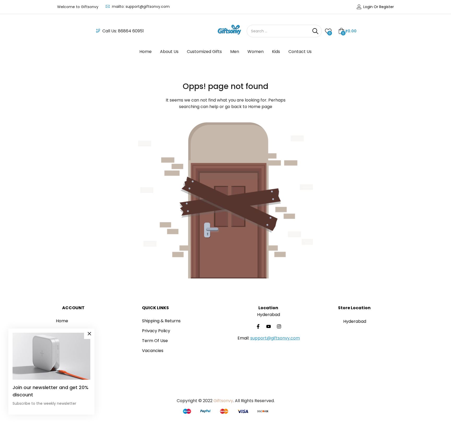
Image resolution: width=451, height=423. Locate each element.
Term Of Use (155, 341)
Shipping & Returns (161, 321)
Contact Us (300, 52)
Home (145, 52)
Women (255, 52)
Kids (276, 52)
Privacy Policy (156, 331)
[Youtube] (268, 326)
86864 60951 (131, 31)
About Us (169, 52)
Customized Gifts (204, 52)
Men (234, 52)
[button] (347, 31)
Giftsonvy (223, 401)
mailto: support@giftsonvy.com (141, 6)
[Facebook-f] (258, 326)
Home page (260, 107)
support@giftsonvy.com (275, 338)
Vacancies (152, 351)
